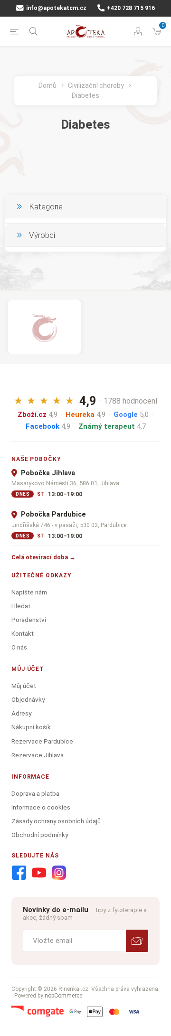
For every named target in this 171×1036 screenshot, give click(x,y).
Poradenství (28, 619)
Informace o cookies (40, 807)
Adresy (21, 713)
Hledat (20, 606)
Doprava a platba (35, 793)
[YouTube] (39, 873)
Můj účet (23, 685)
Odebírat (137, 941)
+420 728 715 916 (130, 8)
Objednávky (28, 699)
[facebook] (19, 873)
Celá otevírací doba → (43, 557)
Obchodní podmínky (39, 834)
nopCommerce (63, 995)
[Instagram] (58, 873)
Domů (47, 85)
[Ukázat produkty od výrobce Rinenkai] (44, 327)
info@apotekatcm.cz (55, 8)
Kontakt (22, 633)
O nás (19, 647)
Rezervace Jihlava (37, 755)
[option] (44, 327)
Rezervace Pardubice (42, 741)
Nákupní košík (31, 727)
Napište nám (29, 592)
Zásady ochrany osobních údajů (56, 821)
